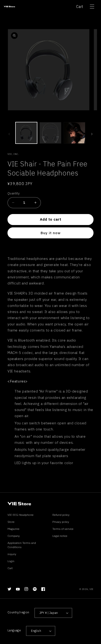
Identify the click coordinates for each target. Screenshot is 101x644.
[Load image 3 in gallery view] (74, 133)
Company (14, 536)
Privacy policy (60, 522)
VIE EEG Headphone (21, 515)
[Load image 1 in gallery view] (26, 133)
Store (11, 522)
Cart (79, 6)
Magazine (13, 529)
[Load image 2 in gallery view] (50, 133)
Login (11, 561)
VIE (91, 589)
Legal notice (59, 536)
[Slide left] (9, 134)
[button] (92, 6)
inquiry (12, 554)
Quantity (13, 193)
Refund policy (61, 515)
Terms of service (63, 529)
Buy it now (51, 233)
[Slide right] (92, 134)
